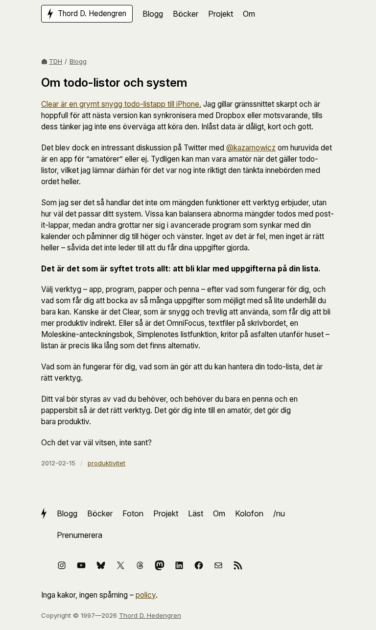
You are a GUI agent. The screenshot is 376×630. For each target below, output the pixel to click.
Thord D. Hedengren (150, 615)
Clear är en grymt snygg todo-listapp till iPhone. (121, 104)
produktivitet (106, 463)
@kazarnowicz (251, 147)
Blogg (78, 61)
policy (146, 595)
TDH (55, 61)
